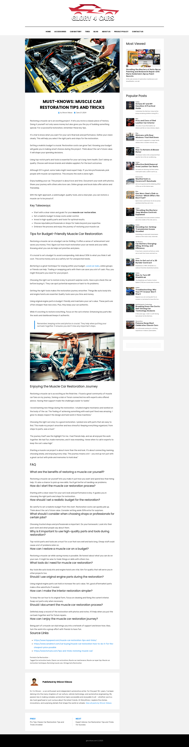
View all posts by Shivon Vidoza (98, 703)
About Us (106, 31)
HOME (48, 31)
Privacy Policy (121, 31)
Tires (87, 31)
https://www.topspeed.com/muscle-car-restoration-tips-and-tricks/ (65, 640)
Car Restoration (42, 657)
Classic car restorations (60, 660)
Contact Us (137, 31)
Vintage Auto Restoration (72, 663)
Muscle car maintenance (77, 660)
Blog (96, 31)
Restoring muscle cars (55, 663)
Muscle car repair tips (94, 660)
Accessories (60, 31)
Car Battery (75, 31)
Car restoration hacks (43, 660)
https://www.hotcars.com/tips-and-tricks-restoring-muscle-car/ (63, 651)
